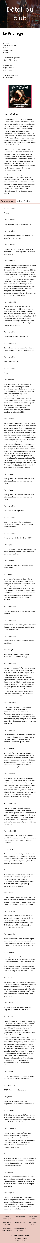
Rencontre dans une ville (20, 1229)
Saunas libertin (20, 1217)
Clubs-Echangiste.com (20, 1235)
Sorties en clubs (20, 1222)
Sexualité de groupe (7, 1223)
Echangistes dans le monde (7, 1229)
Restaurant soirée (33, 1218)
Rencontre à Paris (33, 1223)
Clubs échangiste (7, 1218)
